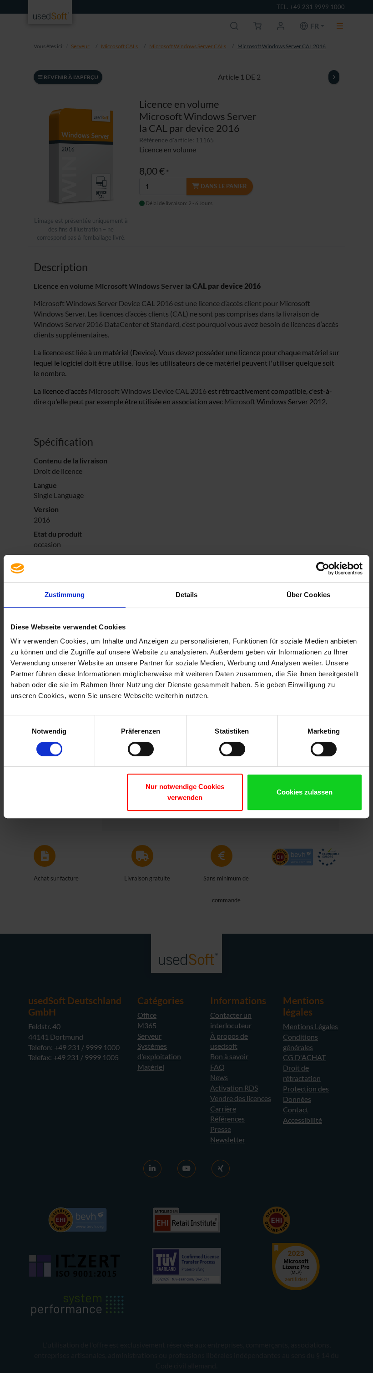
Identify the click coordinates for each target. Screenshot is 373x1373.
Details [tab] (187, 594)
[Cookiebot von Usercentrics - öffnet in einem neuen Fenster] (323, 568)
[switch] (141, 749)
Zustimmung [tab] (65, 594)
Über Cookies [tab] (308, 594)
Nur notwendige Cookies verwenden (185, 792)
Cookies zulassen (305, 792)
